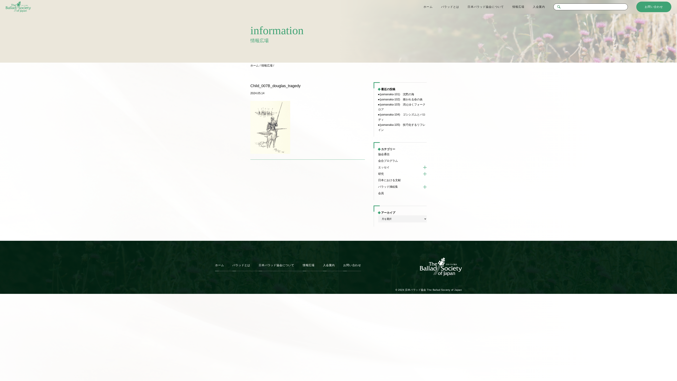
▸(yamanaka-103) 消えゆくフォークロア (401, 107)
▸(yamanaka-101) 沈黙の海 (396, 94)
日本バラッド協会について (486, 6)
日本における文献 (389, 180)
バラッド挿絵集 (388, 186)
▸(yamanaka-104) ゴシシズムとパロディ (401, 117)
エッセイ (383, 167)
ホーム (427, 6)
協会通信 (383, 154)
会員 (381, 193)
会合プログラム (388, 160)
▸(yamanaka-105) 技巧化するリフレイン (401, 127)
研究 (381, 173)
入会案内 (539, 6)
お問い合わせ (654, 6)
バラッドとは (450, 6)
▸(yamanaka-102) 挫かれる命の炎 (400, 99)
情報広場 (518, 6)
